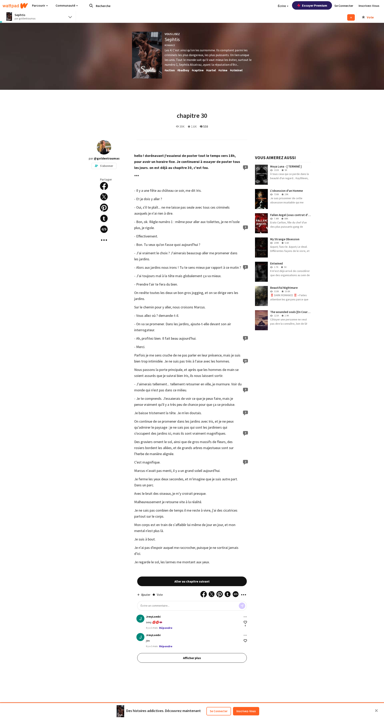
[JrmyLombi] (140, 619)
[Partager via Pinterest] (104, 208)
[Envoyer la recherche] (91, 5)
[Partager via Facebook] (104, 186)
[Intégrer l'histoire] (104, 229)
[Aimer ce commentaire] (245, 622)
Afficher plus (192, 658)
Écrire (282, 6)
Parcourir (39, 5)
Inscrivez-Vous (246, 711)
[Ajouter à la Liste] (351, 17)
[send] (242, 606)
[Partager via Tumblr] (104, 218)
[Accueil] (15, 5)
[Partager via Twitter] (104, 197)
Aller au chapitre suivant (192, 581)
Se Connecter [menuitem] (343, 6)
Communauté (66, 5)
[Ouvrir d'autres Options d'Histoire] (104, 240)
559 (205, 126)
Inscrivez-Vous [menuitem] (369, 6)
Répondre (165, 628)
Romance (170, 45)
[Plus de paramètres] (245, 617)
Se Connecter (219, 711)
